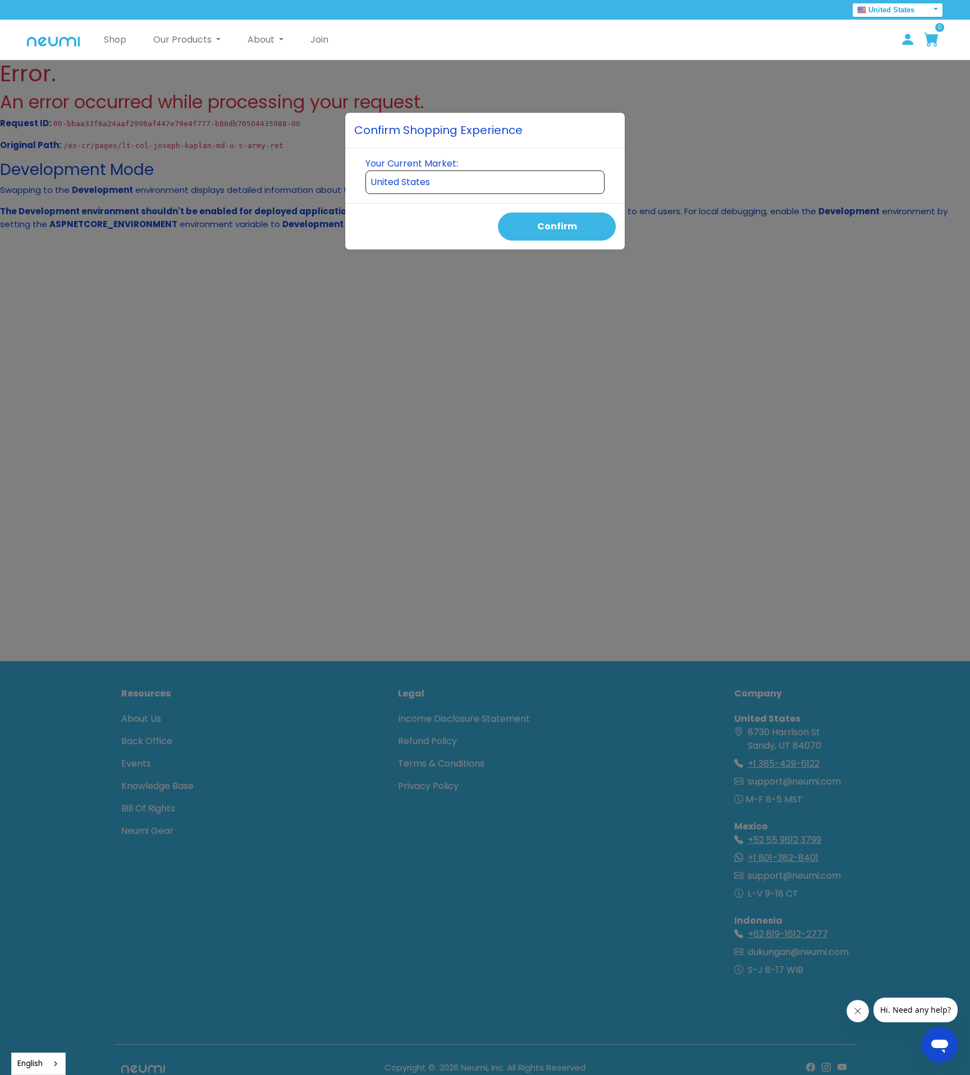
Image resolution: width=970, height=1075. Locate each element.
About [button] (262, 39)
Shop (115, 39)
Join (319, 39)
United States (891, 10)
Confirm (557, 226)
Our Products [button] (183, 39)
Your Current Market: (411, 163)
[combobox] (38, 1064)
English (30, 1063)
